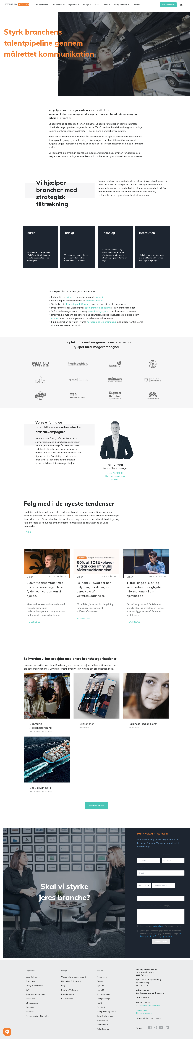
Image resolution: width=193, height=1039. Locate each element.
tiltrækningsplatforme (76, 304)
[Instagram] (155, 1028)
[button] (7, 1032)
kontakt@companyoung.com (148, 1005)
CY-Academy (67, 998)
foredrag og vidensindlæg (101, 321)
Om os (100, 971)
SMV (28, 990)
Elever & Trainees (33, 977)
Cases (96, 4)
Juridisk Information (105, 1016)
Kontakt (136, 4)
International (102, 1024)
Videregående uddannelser (37, 1016)
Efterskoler (30, 998)
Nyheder (100, 985)
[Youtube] (161, 1028)
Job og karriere (103, 994)
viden (70, 297)
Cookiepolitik (102, 1020)
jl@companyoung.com (115, 476)
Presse (100, 981)
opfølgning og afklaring (98, 307)
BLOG (28, 532)
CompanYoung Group (106, 1011)
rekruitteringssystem (99, 311)
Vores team (102, 977)
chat (80, 311)
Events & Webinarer (69, 990)
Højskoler (30, 1011)
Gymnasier (30, 1007)
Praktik (100, 1003)
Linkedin (115, 479)
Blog (63, 985)
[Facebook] (150, 1028)
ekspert (55, 318)
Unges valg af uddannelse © (73, 977)
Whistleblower (103, 1029)
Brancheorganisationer (35, 994)
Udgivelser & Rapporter (71, 981)
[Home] (17, 5)
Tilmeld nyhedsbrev (144, 1013)
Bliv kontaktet (168, 5)
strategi (98, 297)
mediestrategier (94, 300)
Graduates (30, 981)
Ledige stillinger (104, 998)
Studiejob (101, 1007)
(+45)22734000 (115, 473)
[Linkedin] (166, 1028)
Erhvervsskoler (32, 1003)
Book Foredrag (67, 994)
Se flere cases (96, 805)
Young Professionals (34, 985)
